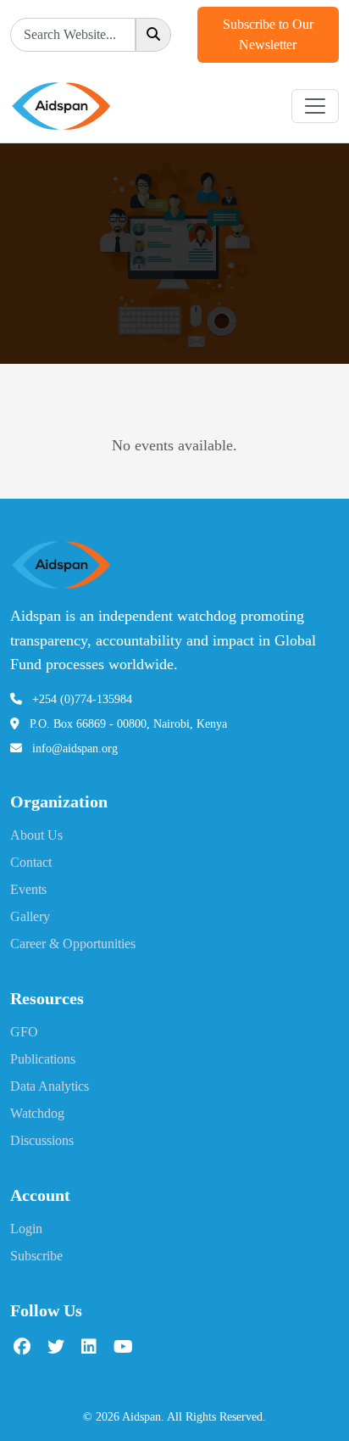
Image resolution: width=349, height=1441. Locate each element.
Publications (42, 1059)
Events (28, 889)
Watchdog (37, 1113)
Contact (31, 862)
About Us (36, 835)
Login (26, 1228)
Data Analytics (49, 1086)
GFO (24, 1032)
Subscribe (36, 1255)
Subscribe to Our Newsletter (268, 34)
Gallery (30, 916)
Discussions (42, 1140)
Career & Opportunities (73, 943)
